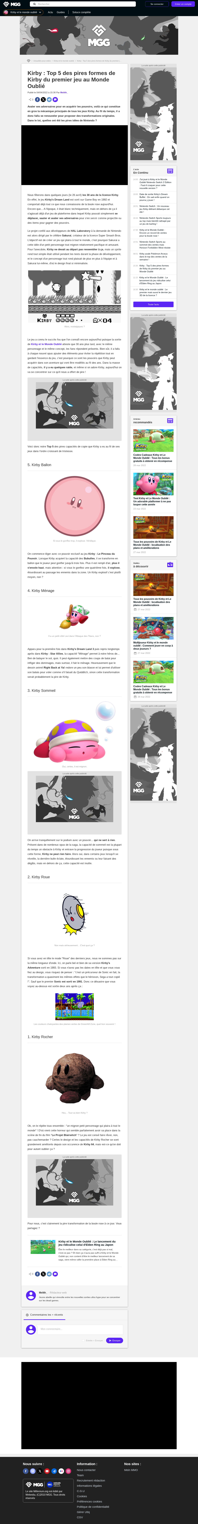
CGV (80, 1517)
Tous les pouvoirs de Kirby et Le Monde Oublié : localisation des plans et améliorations (152, 544)
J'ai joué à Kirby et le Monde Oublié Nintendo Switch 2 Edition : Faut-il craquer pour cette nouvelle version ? (155, 183)
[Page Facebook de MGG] (25, 1471)
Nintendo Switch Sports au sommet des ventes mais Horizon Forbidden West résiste (155, 245)
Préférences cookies (89, 1501)
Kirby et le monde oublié (64, 61)
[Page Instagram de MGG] (68, 1471)
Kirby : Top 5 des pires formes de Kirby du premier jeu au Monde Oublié (154, 268)
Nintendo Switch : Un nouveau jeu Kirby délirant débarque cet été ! (155, 209)
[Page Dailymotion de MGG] (54, 1471)
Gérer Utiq (83, 1512)
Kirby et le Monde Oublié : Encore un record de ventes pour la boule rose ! (153, 233)
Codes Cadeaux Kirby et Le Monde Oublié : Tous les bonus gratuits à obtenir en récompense (152, 458)
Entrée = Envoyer (94, 1340)
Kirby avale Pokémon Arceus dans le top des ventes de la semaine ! (154, 256)
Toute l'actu (153, 304)
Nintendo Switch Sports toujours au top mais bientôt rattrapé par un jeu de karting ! (155, 221)
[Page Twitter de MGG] (40, 1471)
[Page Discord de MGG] (33, 1471)
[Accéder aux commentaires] (55, 99)
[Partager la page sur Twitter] (43, 99)
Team (80, 1475)
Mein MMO (131, 1470)
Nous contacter (86, 1470)
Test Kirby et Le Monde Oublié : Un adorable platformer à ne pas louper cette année (152, 501)
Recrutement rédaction (91, 1480)
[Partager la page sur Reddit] (49, 99)
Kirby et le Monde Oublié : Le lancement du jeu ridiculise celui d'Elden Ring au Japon (87, 1243)
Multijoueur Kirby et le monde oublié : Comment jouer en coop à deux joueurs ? (153, 645)
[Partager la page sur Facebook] (37, 99)
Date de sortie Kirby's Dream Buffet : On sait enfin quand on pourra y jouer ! (154, 197)
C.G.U (81, 1491)
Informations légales (89, 1485)
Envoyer (116, 1340)
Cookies (82, 1496)
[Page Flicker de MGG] (61, 1471)
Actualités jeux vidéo (42, 61)
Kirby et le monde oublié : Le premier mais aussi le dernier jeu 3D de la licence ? (156, 292)
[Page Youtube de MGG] (47, 1471)
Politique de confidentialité (93, 1506)
